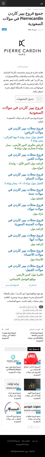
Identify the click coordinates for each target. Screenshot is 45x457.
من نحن (35, 441)
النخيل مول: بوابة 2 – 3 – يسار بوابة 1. (23, 183)
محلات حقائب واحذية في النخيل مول (32, 310)
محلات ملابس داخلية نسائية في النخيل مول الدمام (29, 313)
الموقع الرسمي (12, 284)
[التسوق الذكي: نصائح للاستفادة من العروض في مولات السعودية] (32, 358)
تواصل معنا (26, 441)
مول (41, 3)
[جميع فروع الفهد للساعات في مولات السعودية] (32, 384)
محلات (4, 29)
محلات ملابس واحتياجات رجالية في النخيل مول (30, 316)
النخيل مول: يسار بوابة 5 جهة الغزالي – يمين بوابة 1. (23, 138)
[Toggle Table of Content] (37, 99)
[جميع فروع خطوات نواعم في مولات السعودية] (32, 408)
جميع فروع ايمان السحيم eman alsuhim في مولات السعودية (35, 336)
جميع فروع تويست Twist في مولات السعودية (9, 335)
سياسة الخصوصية (22, 444)
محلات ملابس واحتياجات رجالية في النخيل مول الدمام (28, 319)
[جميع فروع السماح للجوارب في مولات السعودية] (12, 408)
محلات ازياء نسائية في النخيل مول (28, 307)
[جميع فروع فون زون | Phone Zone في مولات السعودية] (12, 358)
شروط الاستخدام (13, 441)
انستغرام (33, 284)
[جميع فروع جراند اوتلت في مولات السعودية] (12, 384)
